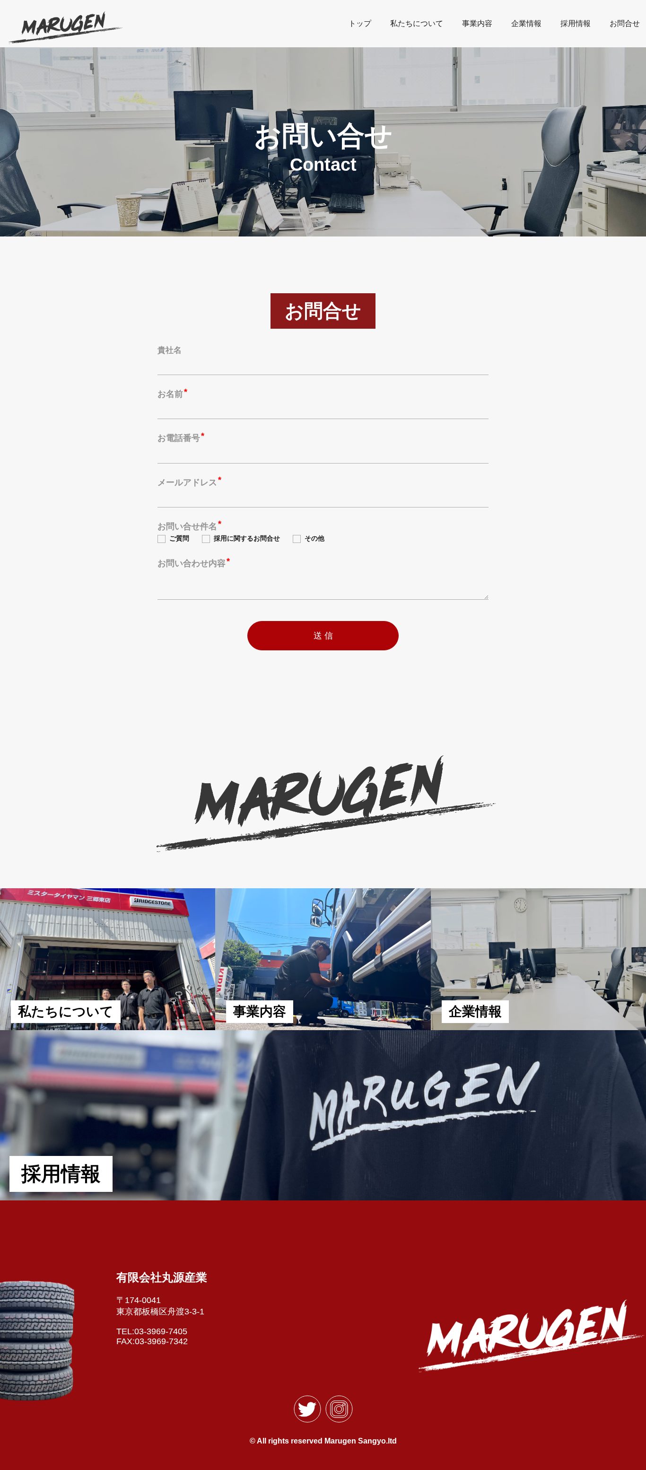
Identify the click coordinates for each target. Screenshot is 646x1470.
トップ (360, 23)
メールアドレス (187, 482)
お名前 (170, 394)
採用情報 (575, 23)
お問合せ (625, 23)
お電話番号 (178, 438)
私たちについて (416, 23)
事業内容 (477, 23)
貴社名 (169, 350)
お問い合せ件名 (187, 526)
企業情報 (526, 23)
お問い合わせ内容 (191, 563)
